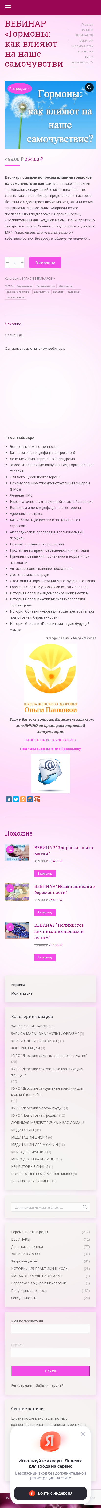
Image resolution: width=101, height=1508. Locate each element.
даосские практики (18, 291)
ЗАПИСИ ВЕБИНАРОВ (37, 279)
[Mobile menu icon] (8, 7)
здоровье (73, 291)
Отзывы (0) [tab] (14, 335)
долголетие (41, 291)
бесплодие (66, 286)
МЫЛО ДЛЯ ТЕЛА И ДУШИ (33, 1159)
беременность (46, 286)
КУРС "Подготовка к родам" (34, 1115)
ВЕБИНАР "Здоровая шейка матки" (63, 850)
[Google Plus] (37, 799)
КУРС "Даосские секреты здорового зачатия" (49, 1055)
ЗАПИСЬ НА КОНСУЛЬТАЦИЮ (50, 740)
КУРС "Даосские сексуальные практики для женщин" (47, 1072)
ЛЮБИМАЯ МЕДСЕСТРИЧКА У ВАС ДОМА (45, 1122)
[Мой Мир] (30, 799)
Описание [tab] (13, 324)
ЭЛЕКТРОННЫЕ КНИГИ (30, 1181)
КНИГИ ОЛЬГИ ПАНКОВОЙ (34, 1040)
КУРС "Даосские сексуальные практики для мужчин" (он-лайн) (47, 1091)
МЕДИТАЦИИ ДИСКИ (29, 1137)
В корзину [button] (45, 874)
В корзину (45, 263)
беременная (24, 286)
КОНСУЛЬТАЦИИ (25, 1048)
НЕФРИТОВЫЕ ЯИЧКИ (29, 1166)
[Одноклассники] (23, 799)
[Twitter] (16, 799)
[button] (89, 87)
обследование (16, 297)
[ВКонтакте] (9, 799)
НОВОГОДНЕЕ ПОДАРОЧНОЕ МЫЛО (41, 1173)
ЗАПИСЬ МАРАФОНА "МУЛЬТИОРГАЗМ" (45, 1033)
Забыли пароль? (49, 1385)
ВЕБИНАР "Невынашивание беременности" (64, 889)
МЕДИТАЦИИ (22, 1130)
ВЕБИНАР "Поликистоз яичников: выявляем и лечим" (59, 931)
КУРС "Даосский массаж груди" (37, 1108)
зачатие (58, 291)
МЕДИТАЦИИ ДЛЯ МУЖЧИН (34, 1144)
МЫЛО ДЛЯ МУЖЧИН (28, 1151)
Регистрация (21, 1385)
